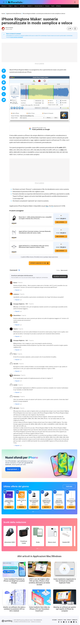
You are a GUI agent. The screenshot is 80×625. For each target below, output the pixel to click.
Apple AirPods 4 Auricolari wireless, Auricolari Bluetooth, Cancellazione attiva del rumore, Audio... (35, 232)
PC (52, 206)
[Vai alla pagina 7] (42, 511)
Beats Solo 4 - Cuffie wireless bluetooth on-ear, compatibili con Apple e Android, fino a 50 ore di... (35, 217)
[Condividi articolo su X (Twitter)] (4, 76)
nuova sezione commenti (16, 37)
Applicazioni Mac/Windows (13, 13)
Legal (65, 619)
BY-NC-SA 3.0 (27, 621)
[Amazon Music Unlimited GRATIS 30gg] (9, 494)
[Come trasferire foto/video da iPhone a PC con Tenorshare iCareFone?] (39, 597)
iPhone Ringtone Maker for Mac (44, 428)
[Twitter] (61, 622)
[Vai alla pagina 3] (36, 511)
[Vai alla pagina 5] (39, 511)
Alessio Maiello (9, 27)
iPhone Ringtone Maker (62, 413)
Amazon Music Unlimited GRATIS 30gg (9, 501)
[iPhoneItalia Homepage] (15, 2)
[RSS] (76, 622)
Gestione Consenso (36, 621)
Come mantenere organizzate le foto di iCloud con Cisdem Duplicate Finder (65, 581)
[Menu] (3, 2)
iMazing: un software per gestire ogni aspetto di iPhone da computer (64, 609)
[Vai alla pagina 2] (35, 511)
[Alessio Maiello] (3, 28)
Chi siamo (54, 619)
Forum (47, 6)
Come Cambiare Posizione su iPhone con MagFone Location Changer (14, 581)
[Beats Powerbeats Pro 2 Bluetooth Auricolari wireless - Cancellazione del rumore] (34, 494)
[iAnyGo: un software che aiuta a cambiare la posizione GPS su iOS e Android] (14, 597)
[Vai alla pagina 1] (33, 511)
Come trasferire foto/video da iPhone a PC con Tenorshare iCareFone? (39, 609)
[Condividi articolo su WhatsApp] (4, 94)
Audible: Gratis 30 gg (21, 501)
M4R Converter (33, 435)
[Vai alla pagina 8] (43, 511)
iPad (10, 6)
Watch (30, 6)
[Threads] (69, 622)
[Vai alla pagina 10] (46, 511)
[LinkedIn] (74, 622)
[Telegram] (71, 622)
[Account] (74, 2)
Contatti (60, 619)
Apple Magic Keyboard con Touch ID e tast (59, 501)
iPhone (4, 6)
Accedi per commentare (60, 276)
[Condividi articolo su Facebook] (4, 71)
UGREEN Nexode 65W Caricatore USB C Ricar (46, 501)
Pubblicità (74, 619)
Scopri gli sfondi (12, 469)
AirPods (22, 6)
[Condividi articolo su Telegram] (4, 88)
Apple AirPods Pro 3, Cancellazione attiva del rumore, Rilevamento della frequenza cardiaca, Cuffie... (34, 246)
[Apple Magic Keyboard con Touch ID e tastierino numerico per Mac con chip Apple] (59, 494)
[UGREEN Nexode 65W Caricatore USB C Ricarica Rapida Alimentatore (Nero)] (46, 494)
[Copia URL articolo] (4, 100)
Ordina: (58, 270)
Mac (15, 6)
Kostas (16, 307)
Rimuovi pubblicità (39, 63)
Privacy (69, 619)
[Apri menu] (23, 2)
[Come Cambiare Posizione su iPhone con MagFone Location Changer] (14, 569)
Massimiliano (18, 343)
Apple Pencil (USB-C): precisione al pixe (71, 501)
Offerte (58, 6)
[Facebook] (59, 622)
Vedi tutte (69, 486)
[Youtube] (64, 622)
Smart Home (38, 6)
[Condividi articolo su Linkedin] (4, 82)
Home (3, 13)
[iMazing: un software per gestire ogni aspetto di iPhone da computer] (64, 597)
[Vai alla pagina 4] (42, 548)
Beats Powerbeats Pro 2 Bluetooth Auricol (34, 501)
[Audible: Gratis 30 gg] (21, 494)
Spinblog (22, 620)
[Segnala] (21, 290)
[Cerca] (6, 2)
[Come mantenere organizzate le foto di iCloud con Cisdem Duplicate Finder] (64, 569)
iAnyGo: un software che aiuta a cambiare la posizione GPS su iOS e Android (14, 609)
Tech (52, 6)
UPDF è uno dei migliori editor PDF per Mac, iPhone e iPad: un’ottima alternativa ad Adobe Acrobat (39, 582)
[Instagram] (66, 622)
